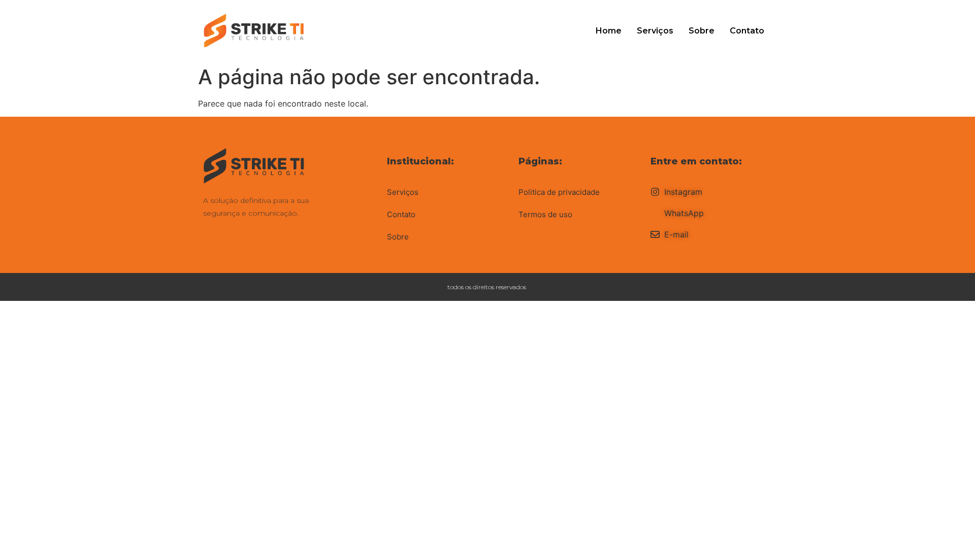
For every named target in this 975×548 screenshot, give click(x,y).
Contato (747, 31)
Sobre (701, 31)
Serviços (655, 31)
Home (609, 31)
